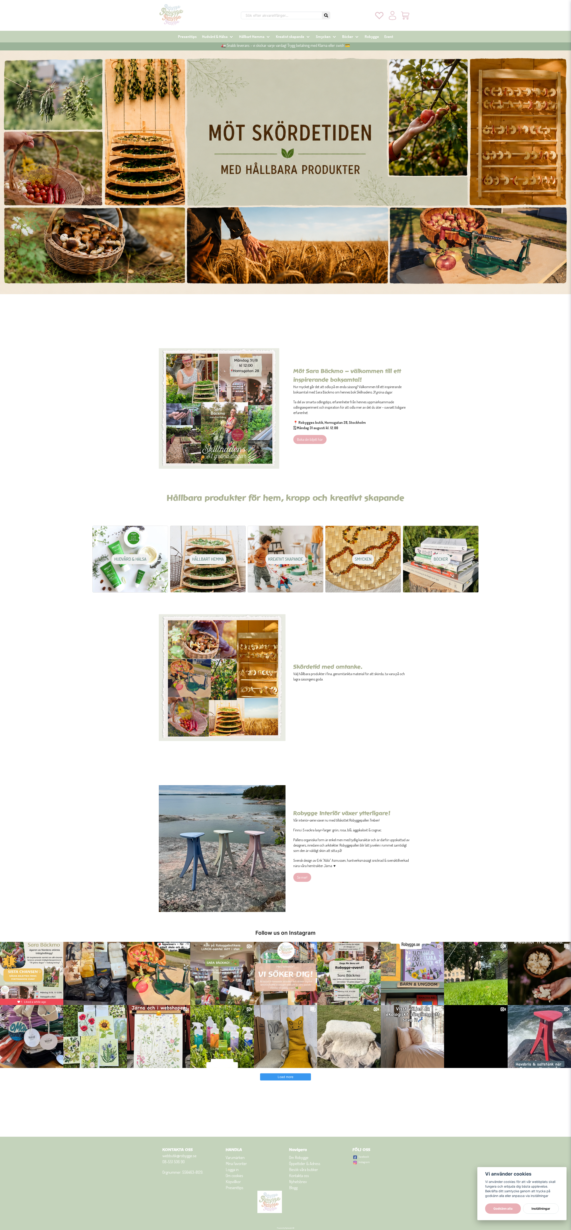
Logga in (232, 1169)
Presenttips (187, 36)
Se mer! (302, 877)
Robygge (372, 36)
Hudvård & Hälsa (215, 36)
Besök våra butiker (303, 1169)
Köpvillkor (233, 1181)
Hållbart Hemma (251, 36)
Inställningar (541, 1208)
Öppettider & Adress (304, 1163)
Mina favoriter (236, 1163)
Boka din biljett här (310, 439)
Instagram (364, 1162)
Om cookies (234, 1175)
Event (388, 36)
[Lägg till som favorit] (379, 15)
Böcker (347, 36)
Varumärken (235, 1157)
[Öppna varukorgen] (405, 15)
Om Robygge (298, 1157)
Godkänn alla (503, 1208)
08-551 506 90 (173, 1161)
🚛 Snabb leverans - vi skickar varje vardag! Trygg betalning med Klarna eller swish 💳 (285, 45)
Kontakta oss (299, 1175)
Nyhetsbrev (298, 1181)
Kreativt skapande (290, 36)
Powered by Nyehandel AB (285, 1228)
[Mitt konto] (392, 15)
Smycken (323, 36)
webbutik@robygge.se (179, 1155)
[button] (326, 15)
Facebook (363, 1156)
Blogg (293, 1187)
